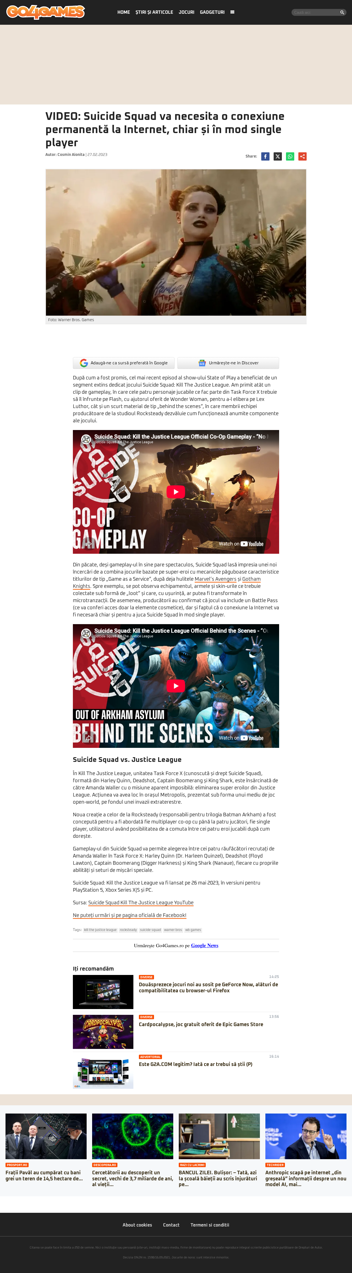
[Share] (6, 1200)
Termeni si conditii (210, 1225)
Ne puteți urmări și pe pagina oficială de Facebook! (129, 915)
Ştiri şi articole (154, 12)
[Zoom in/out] (14, 1200)
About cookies (137, 1225)
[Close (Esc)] (1, 1200)
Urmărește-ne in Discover (234, 363)
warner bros (173, 930)
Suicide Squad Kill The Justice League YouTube (141, 902)
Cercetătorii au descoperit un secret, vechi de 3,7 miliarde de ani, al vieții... (132, 1178)
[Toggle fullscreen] (10, 1200)
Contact (171, 1225)
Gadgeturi (212, 12)
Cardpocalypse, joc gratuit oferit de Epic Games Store (201, 1024)
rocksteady (128, 930)
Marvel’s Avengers (216, 579)
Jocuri (186, 12)
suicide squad (150, 930)
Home (123, 12)
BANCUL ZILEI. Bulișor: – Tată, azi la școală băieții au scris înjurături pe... (218, 1178)
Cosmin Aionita (71, 155)
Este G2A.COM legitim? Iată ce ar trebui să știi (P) (195, 1064)
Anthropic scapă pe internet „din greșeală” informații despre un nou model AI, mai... (305, 1178)
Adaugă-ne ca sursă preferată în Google (129, 363)
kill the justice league (100, 930)
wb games (193, 930)
